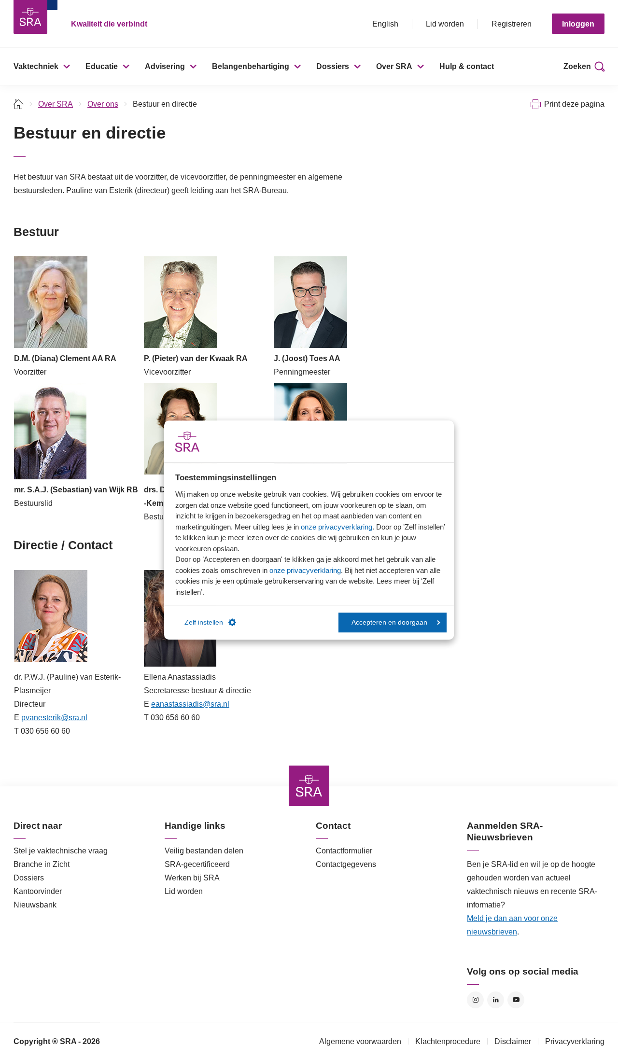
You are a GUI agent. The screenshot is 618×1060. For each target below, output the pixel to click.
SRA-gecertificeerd (197, 864)
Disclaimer (512, 1041)
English (385, 24)
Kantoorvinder (38, 891)
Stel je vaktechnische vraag (61, 851)
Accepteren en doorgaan (389, 622)
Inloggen (578, 24)
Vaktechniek (36, 66)
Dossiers (332, 66)
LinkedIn (495, 999)
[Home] (19, 104)
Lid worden (445, 24)
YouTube (515, 999)
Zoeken (577, 66)
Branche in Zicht (42, 864)
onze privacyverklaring (336, 527)
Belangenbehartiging (250, 66)
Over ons (102, 104)
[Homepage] (30, 17)
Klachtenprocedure (447, 1041)
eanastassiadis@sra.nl (190, 704)
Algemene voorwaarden (360, 1041)
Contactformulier (344, 851)
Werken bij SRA (192, 878)
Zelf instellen (203, 622)
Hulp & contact (466, 66)
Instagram (475, 999)
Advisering (165, 66)
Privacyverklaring (574, 1041)
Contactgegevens (346, 864)
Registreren (512, 24)
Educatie (101, 66)
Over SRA (394, 66)
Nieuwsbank (35, 905)
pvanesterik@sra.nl (54, 717)
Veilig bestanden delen (204, 851)
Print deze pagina (574, 104)
